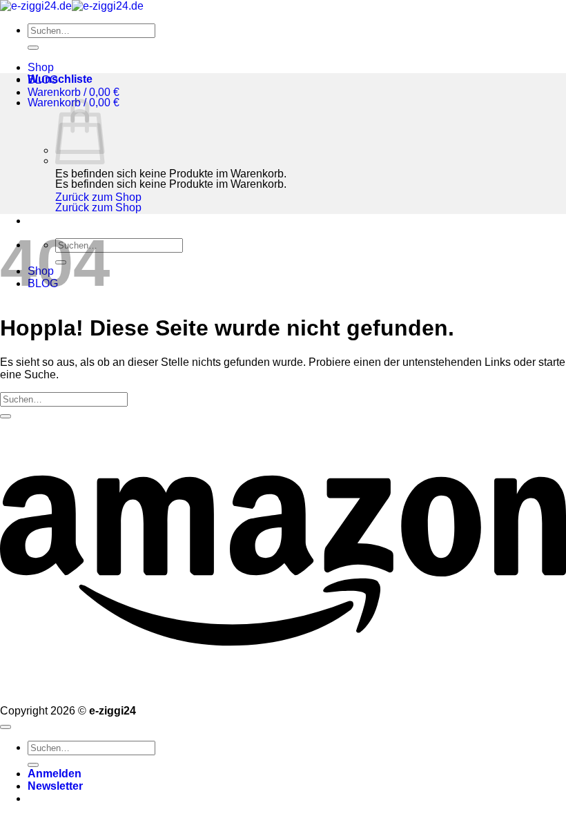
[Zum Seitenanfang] (5, 727)
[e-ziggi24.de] (72, 6)
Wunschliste (60, 79)
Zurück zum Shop (98, 197)
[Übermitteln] (33, 48)
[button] (73, 92)
